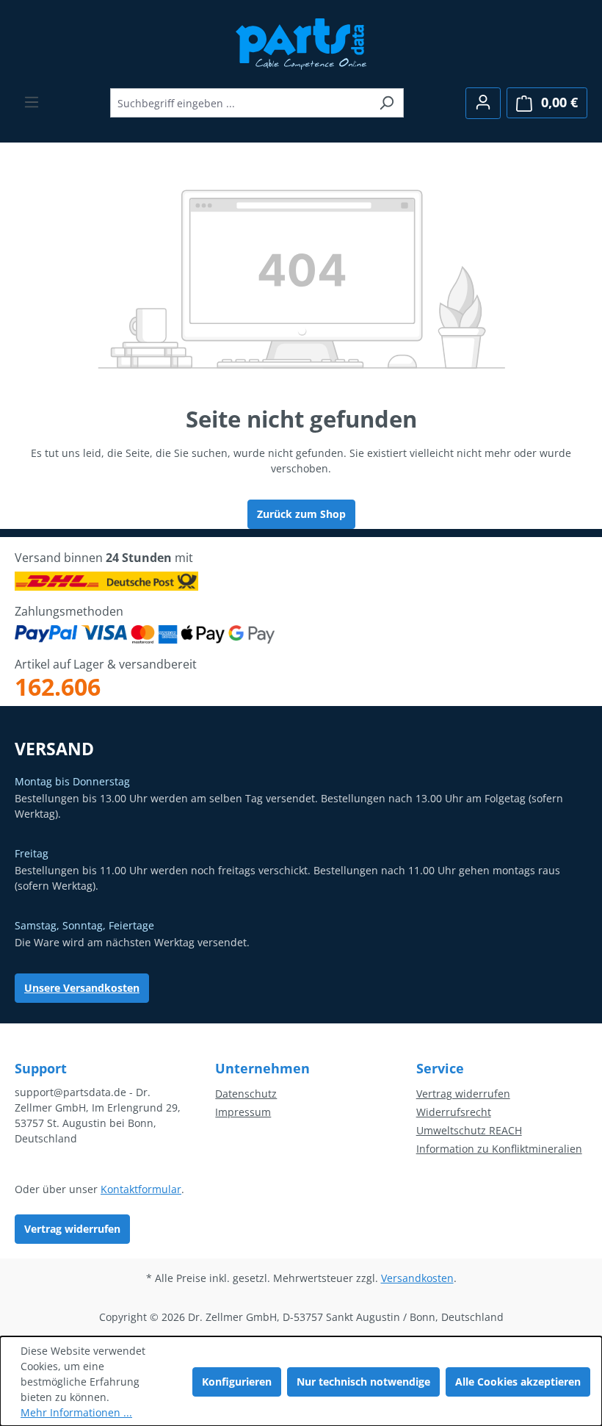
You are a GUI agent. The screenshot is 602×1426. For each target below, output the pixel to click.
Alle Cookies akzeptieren (518, 1382)
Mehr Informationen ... (76, 1412)
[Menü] (31, 102)
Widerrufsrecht (453, 1112)
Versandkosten (417, 1278)
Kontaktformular (141, 1189)
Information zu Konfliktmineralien (499, 1149)
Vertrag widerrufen (72, 1229)
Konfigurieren (237, 1382)
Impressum (243, 1112)
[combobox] (240, 103)
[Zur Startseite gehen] (301, 42)
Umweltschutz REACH (469, 1130)
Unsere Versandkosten (81, 988)
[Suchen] (386, 103)
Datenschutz (246, 1094)
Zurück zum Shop (301, 514)
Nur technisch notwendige (363, 1382)
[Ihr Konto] (483, 103)
